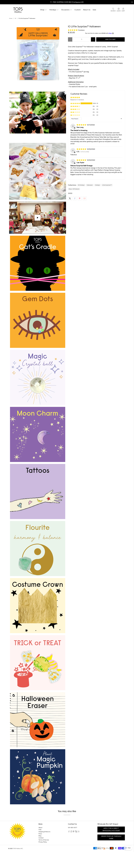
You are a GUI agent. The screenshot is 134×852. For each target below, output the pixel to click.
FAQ (40, 829)
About (40, 827)
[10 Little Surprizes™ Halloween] (37, 53)
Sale (94, 10)
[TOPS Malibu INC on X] (76, 832)
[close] (132, 2)
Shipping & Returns (44, 832)
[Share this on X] (70, 198)
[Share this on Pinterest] (80, 198)
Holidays (52, 10)
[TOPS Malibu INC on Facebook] (69, 832)
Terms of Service (44, 840)
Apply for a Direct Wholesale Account (111, 829)
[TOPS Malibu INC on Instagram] (71, 832)
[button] (73, 30)
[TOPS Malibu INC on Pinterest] (74, 832)
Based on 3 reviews (77, 100)
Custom (78, 10)
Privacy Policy (43, 842)
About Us (86, 10)
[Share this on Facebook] (75, 198)
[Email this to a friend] (84, 198)
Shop (42, 10)
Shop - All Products (74, 189)
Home (10, 18)
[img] (81, 125)
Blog (40, 836)
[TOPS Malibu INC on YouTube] (78, 832)
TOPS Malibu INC (18, 848)
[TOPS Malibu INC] (17, 10)
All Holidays (81, 185)
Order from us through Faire (111, 837)
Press (40, 834)
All (15, 18)
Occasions (65, 10)
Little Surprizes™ (107, 185)
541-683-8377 (72, 827)
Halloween (90, 185)
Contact (41, 838)
